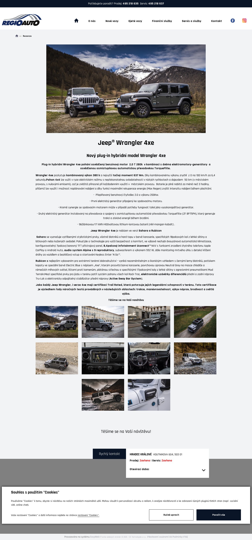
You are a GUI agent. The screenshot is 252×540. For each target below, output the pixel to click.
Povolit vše (218, 515)
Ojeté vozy (135, 21)
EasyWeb (94, 536)
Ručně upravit (171, 515)
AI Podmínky (176, 536)
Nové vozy (112, 21)
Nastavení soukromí (158, 536)
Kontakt (216, 21)
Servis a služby (191, 21)
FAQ (186, 536)
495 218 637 (156, 4)
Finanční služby (162, 21)
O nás (92, 21)
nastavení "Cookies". (88, 515)
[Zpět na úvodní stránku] (28, 20)
